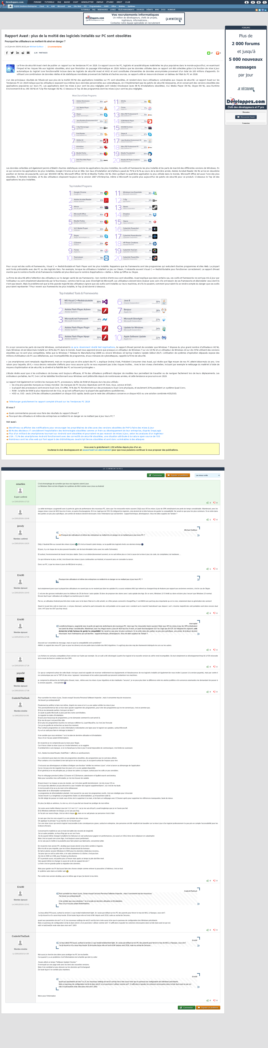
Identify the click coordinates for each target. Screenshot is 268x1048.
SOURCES (140, 10)
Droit (119, 2)
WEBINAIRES (103, 10)
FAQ (59, 2)
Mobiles (122, 6)
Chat (75, 2)
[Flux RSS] (257, 10)
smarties (20, 484)
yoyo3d (21, 673)
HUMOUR (171, 10)
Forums (37, 2)
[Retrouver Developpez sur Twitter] (260, 10)
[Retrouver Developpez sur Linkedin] (265, 10)
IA (47, 6)
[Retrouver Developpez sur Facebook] (262, 10)
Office (113, 6)
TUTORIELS (85, 10)
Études (109, 2)
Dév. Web (77, 6)
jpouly (20, 526)
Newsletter (87, 2)
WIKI (157, 10)
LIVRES (113, 10)
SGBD (106, 6)
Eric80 (20, 575)
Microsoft (61, 6)
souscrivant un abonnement (97, 450)
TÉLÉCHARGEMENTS (126, 10)
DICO (163, 10)
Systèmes (131, 6)
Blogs (67, 2)
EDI (85, 6)
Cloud (42, 6)
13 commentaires (55, 47)
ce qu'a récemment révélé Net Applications (93, 347)
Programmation (95, 6)
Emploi (99, 2)
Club (127, 2)
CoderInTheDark (20, 698)
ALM (53, 6)
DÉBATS (149, 10)
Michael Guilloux (36, 47)
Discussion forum (247, 117)
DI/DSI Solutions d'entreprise (25, 6)
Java (69, 6)
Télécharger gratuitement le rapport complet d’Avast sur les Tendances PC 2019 (49, 402)
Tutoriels (49, 2)
